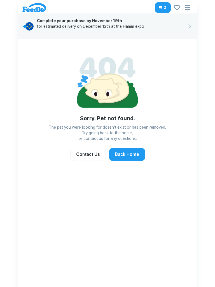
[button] (163, 7)
